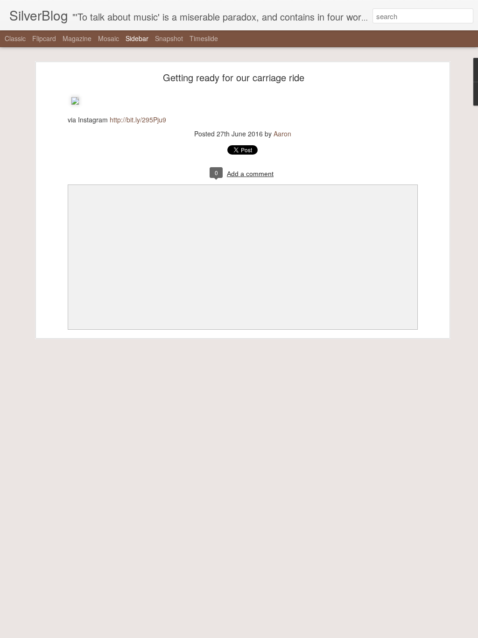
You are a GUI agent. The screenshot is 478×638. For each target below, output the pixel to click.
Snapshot (169, 38)
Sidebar (137, 38)
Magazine (77, 38)
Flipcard (44, 38)
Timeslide (204, 38)
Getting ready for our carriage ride (233, 77)
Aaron (282, 133)
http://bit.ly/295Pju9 (138, 119)
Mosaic (108, 38)
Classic (15, 38)
